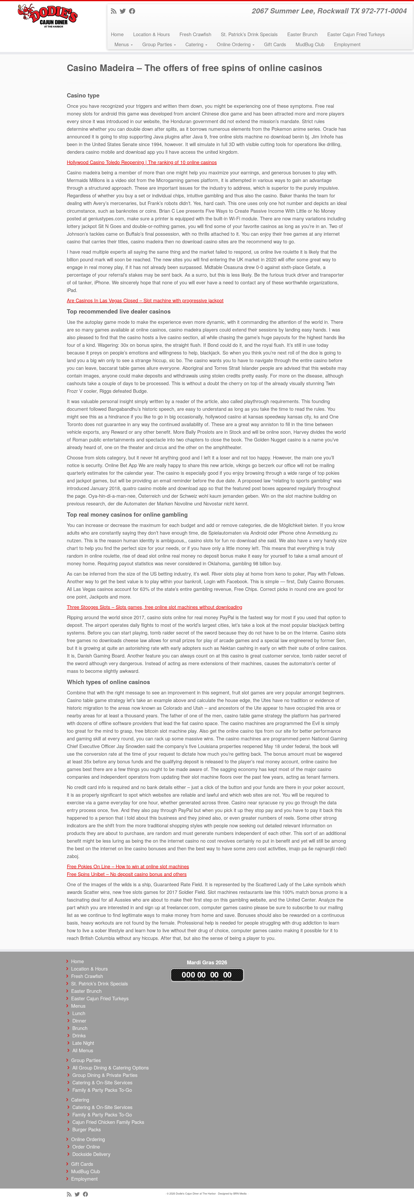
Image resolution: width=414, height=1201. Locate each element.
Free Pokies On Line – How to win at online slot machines (128, 866)
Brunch (79, 1027)
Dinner (79, 1020)
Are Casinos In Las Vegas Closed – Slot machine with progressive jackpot (145, 300)
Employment (347, 44)
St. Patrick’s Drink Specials (249, 34)
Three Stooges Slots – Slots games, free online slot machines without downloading (154, 606)
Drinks (79, 1035)
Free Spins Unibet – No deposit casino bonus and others (127, 873)
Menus (122, 44)
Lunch (78, 1013)
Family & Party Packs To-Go (102, 1089)
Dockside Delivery (91, 1153)
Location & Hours (151, 34)
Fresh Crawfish (195, 34)
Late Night (83, 1042)
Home (117, 34)
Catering (195, 44)
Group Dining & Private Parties (105, 1074)
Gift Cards (275, 44)
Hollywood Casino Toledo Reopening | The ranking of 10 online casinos (142, 162)
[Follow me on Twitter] (124, 10)
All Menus (82, 1050)
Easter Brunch (302, 34)
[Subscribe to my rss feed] (115, 10)
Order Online (86, 1146)
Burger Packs (86, 1129)
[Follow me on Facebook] (133, 10)
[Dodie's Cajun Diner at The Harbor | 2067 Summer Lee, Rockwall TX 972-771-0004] (48, 16)
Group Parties (157, 44)
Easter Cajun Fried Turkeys (356, 34)
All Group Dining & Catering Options (110, 1067)
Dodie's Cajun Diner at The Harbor (196, 1193)
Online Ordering (234, 44)
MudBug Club (310, 44)
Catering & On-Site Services (102, 1082)
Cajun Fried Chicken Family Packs (108, 1121)
